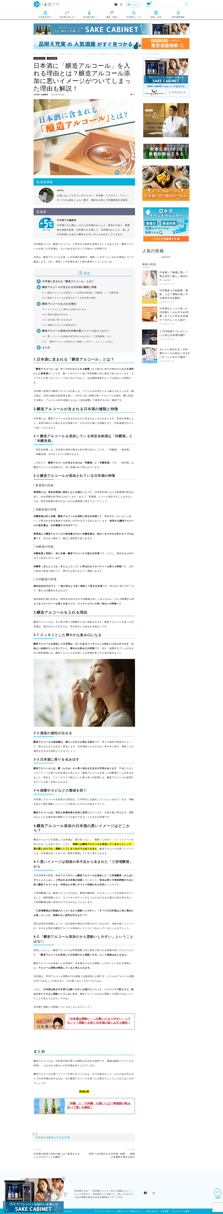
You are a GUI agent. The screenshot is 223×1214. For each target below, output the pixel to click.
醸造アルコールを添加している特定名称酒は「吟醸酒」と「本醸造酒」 (81, 292)
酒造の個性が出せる (55, 314)
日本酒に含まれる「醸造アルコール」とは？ (68, 281)
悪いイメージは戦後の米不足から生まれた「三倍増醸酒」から (77, 336)
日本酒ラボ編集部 (41, 94)
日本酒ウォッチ (133, 17)
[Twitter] (121, 4)
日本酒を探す (89, 17)
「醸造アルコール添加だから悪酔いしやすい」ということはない (78, 341)
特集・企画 (156, 17)
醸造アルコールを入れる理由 (59, 303)
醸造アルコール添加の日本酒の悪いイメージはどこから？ (76, 330)
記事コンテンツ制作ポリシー (130, 1211)
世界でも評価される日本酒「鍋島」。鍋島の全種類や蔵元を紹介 (112, 1155)
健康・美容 (111, 17)
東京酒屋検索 (178, 17)
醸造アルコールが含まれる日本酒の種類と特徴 (69, 287)
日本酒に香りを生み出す (57, 319)
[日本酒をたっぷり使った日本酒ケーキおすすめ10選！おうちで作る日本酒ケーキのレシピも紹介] (149, 314)
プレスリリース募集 (180, 1211)
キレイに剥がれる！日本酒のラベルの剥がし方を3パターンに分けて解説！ (174, 353)
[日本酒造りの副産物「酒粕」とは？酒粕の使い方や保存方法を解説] (149, 296)
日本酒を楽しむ (66, 17)
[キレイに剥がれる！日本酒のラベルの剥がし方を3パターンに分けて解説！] (149, 355)
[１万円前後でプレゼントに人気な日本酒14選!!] (149, 337)
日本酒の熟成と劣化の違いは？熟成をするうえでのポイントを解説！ (57, 1155)
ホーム (36, 54)
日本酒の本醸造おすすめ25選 (53, 1137)
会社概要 (165, 1211)
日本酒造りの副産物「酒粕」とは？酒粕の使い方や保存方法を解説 (173, 294)
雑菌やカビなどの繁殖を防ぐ (59, 324)
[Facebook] (116, 4)
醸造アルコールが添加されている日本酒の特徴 (68, 297)
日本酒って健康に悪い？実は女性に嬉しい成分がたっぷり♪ (173, 276)
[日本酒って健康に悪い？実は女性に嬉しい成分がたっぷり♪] (149, 278)
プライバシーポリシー (104, 1211)
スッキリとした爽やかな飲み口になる (64, 309)
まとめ (46, 347)
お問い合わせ (152, 1211)
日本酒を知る (44, 17)
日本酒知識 (52, 58)
